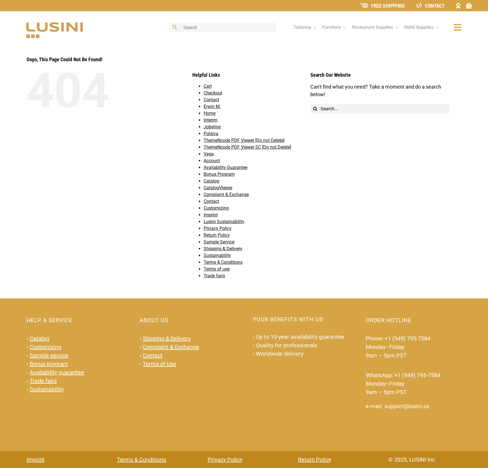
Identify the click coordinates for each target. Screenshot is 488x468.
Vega (209, 154)
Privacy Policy (218, 228)
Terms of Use (159, 364)
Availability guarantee (57, 372)
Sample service (49, 355)
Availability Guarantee (225, 167)
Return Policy (217, 235)
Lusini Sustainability (224, 221)
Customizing (216, 208)
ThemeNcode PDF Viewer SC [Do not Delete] (247, 147)
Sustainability (217, 255)
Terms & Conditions (223, 262)
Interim (210, 120)
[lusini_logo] (54, 25)
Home (209, 113)
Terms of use (217, 269)
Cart (208, 86)
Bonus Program (219, 174)
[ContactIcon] (419, 5)
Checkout (213, 93)
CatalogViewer (218, 187)
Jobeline (212, 126)
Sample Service (219, 242)
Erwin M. (212, 106)
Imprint (211, 214)
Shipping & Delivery (223, 248)
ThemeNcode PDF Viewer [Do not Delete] (244, 140)
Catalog (211, 181)
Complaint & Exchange (226, 194)
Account (212, 160)
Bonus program (49, 364)
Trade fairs (214, 275)
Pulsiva (211, 133)
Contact (435, 5)
